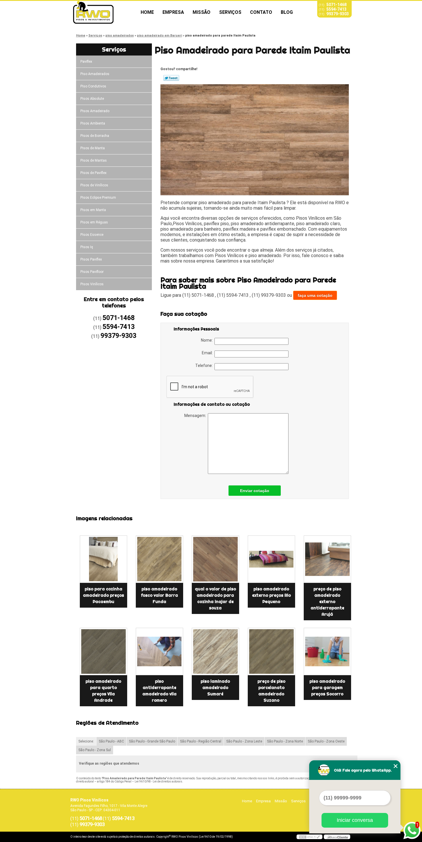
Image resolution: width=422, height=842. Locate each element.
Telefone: (204, 365)
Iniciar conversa (355, 820)
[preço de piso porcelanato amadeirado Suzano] (271, 651)
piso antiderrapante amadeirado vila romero (159, 691)
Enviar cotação (254, 490)
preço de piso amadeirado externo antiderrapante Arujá (327, 601)
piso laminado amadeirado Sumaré (215, 687)
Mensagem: (196, 415)
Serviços (230, 12)
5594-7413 (336, 9)
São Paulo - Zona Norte (285, 741)
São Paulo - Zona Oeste (326, 741)
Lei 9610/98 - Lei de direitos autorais (158, 781)
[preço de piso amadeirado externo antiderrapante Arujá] (327, 559)
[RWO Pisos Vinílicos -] (103, 12)
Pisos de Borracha (94, 136)
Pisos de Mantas (93, 160)
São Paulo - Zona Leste (244, 741)
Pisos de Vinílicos (94, 185)
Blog (287, 12)
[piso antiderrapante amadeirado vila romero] (159, 651)
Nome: (207, 340)
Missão (201, 12)
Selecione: (86, 741)
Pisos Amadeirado (94, 111)
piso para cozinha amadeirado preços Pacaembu (103, 595)
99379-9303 (337, 14)
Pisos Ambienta (92, 123)
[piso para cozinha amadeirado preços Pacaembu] (103, 559)
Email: (208, 353)
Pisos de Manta (92, 148)
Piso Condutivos (93, 86)
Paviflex (86, 62)
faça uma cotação (315, 295)
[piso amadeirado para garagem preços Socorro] (327, 651)
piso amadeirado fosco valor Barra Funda (159, 595)
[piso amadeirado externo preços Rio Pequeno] (271, 559)
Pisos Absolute (92, 99)
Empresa (173, 12)
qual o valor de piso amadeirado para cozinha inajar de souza (215, 598)
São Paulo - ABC (111, 741)
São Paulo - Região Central (200, 741)
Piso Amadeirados (94, 74)
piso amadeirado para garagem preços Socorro (327, 687)
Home (147, 12)
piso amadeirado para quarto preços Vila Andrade (103, 691)
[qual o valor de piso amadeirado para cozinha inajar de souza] (215, 559)
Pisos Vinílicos (92, 284)
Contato (261, 12)
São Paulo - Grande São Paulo (152, 741)
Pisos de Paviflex (93, 173)
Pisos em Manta (93, 210)
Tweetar (171, 78)
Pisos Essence (91, 235)
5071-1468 (336, 4)
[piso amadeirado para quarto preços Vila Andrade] (103, 651)
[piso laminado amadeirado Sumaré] (215, 651)
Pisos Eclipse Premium (98, 198)
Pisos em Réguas (94, 222)
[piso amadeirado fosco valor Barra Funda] (159, 559)
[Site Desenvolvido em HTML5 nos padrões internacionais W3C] (309, 837)
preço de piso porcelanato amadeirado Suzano (271, 691)
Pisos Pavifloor (92, 272)
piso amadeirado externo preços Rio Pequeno (271, 595)
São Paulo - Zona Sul (94, 750)
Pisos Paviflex (91, 259)
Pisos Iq (86, 247)
